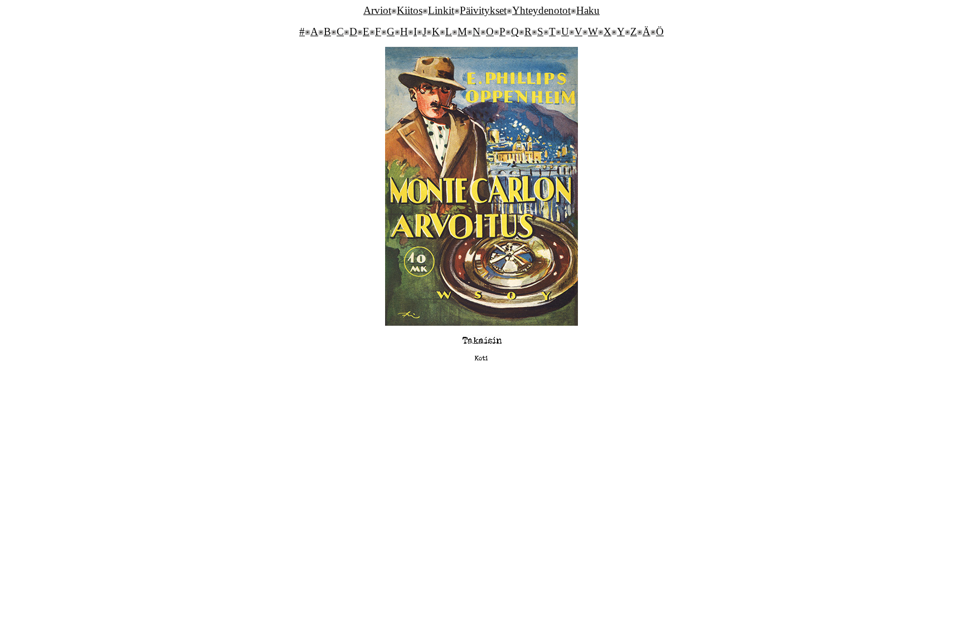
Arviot (377, 10)
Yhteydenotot (541, 10)
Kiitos (409, 10)
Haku (588, 10)
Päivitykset (483, 10)
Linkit (441, 10)
